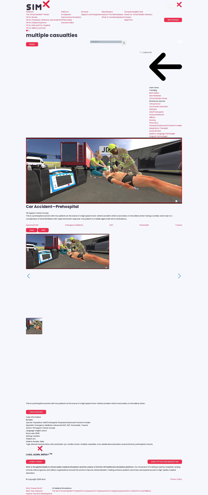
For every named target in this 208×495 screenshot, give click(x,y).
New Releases (155, 95)
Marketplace (107, 12)
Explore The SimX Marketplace (39, 493)
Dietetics (153, 109)
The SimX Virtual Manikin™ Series (66, 491)
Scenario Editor (67, 22)
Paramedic (144, 225)
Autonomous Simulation (71, 17)
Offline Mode (66, 20)
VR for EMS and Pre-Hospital (38, 25)
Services (84, 12)
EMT (111, 225)
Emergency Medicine (74, 225)
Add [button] (43, 230)
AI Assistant (66, 14)
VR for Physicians (98, 491)
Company (128, 12)
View (31, 230)
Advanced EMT (32, 225)
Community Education (158, 106)
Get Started (173, 20)
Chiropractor (155, 104)
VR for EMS (130, 491)
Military (152, 117)
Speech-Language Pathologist (162, 133)
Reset (32, 44)
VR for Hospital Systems (36, 22)
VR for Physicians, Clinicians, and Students (43, 20)
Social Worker (155, 131)
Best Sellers (154, 93)
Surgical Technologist (158, 136)
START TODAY (35, 461)
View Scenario (36, 412)
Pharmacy (153, 123)
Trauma (178, 225)
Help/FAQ (128, 20)
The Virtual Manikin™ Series (37, 14)
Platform (65, 12)
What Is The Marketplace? (113, 17)
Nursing (152, 120)
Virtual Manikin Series (158, 98)
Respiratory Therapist (158, 128)
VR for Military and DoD (36, 28)
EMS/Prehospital (156, 112)
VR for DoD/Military (143, 491)
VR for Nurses (31, 17)
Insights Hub (138, 12)
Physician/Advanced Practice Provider (165, 125)
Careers (127, 17)
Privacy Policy (176, 479)
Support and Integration (91, 14)
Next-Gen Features (34, 491)
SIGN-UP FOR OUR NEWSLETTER (165, 461)
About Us (128, 14)
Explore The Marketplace (112, 14)
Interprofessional (156, 114)
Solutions (30, 12)
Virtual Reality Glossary (142, 14)
